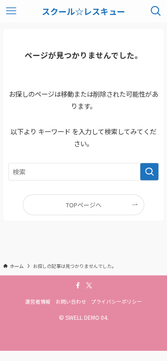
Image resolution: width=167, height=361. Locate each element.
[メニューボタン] (11, 11)
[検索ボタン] (156, 11)
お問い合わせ (71, 301)
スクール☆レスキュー (83, 11)
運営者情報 (38, 301)
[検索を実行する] (149, 172)
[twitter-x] (89, 285)
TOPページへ (84, 204)
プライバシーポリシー (116, 301)
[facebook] (78, 285)
